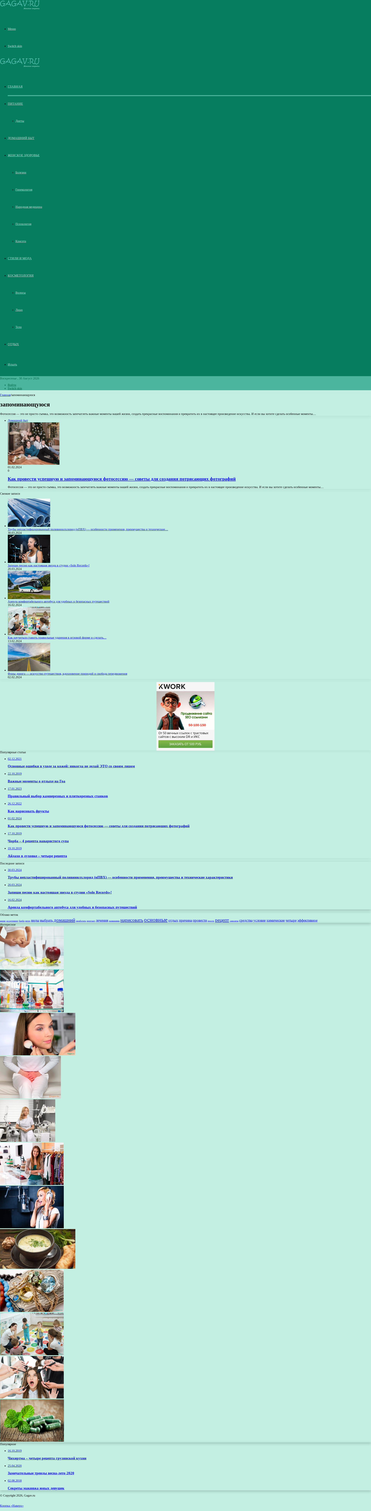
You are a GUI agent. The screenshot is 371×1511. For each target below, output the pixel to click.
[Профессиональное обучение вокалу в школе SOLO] (32, 1227)
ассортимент (12, 921)
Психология (23, 224)
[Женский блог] (20, 8)
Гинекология (23, 189)
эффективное (307, 920)
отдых (173, 920)
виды (35, 920)
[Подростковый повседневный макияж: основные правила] (37, 1054)
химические (275, 920)
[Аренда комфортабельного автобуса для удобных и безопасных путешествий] (29, 598)
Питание (15, 103)
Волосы (20, 292)
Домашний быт (21, 138)
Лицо (19, 310)
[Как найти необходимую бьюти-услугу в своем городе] (32, 1397)
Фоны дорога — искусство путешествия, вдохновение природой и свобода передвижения (67, 673)
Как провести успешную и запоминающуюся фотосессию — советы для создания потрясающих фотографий (122, 478)
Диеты (19, 121)
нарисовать (131, 920)
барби (22, 921)
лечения (102, 920)
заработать (81, 921)
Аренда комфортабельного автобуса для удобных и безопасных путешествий (58, 601)
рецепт (222, 920)
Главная (5, 395)
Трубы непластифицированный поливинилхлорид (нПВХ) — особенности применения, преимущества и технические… (88, 529)
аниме (3, 921)
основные (156, 920)
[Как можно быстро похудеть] (32, 967)
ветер (27, 921)
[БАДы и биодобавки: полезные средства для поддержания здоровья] (32, 1440)
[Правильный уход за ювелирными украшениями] (32, 1311)
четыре (291, 920)
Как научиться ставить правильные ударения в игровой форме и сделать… (57, 637)
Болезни (20, 172)
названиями (114, 921)
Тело (18, 327)
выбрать (46, 920)
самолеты (234, 921)
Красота (20, 241)
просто (211, 921)
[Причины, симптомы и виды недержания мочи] (30, 1097)
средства (246, 920)
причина (185, 920)
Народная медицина (28, 206)
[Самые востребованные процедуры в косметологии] (27, 1140)
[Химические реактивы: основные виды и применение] (32, 1011)
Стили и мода (20, 258)
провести (200, 920)
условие (259, 920)
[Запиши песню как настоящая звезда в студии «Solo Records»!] (29, 562)
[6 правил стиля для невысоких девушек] (32, 1184)
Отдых (13, 344)
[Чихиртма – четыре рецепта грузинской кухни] (37, 1267)
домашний (64, 920)
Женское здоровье (24, 155)
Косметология (21, 275)
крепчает (91, 921)
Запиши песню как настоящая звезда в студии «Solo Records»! (48, 565)
